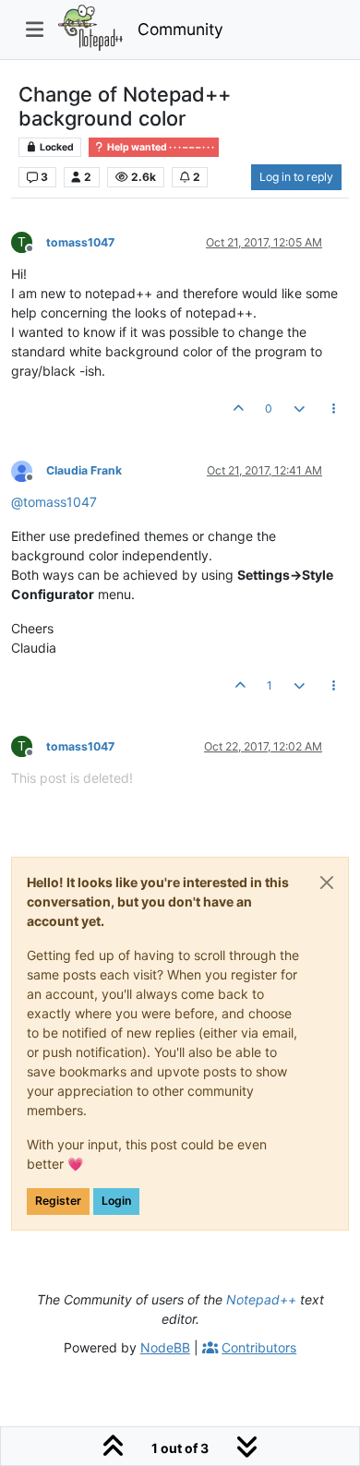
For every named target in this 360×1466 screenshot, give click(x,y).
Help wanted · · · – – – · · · (159, 147)
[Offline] (28, 469)
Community (180, 29)
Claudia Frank (84, 470)
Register (58, 1201)
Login (116, 1201)
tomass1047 (80, 242)
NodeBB (165, 1347)
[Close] (327, 882)
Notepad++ (261, 1299)
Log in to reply (296, 177)
